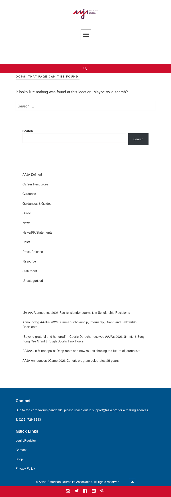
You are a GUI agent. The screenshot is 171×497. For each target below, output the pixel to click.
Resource (29, 261)
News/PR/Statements (37, 232)
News (26, 223)
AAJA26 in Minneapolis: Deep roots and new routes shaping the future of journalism (81, 350)
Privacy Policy (25, 468)
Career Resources (35, 184)
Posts (26, 242)
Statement (29, 271)
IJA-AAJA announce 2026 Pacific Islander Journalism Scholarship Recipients (76, 312)
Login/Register (26, 440)
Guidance (29, 193)
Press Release (32, 251)
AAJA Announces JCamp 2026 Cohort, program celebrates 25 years (70, 360)
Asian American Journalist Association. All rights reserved (79, 481)
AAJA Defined (32, 174)
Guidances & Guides (36, 203)
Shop (19, 459)
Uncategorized (32, 280)
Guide (26, 213)
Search (27, 131)
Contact (21, 449)
